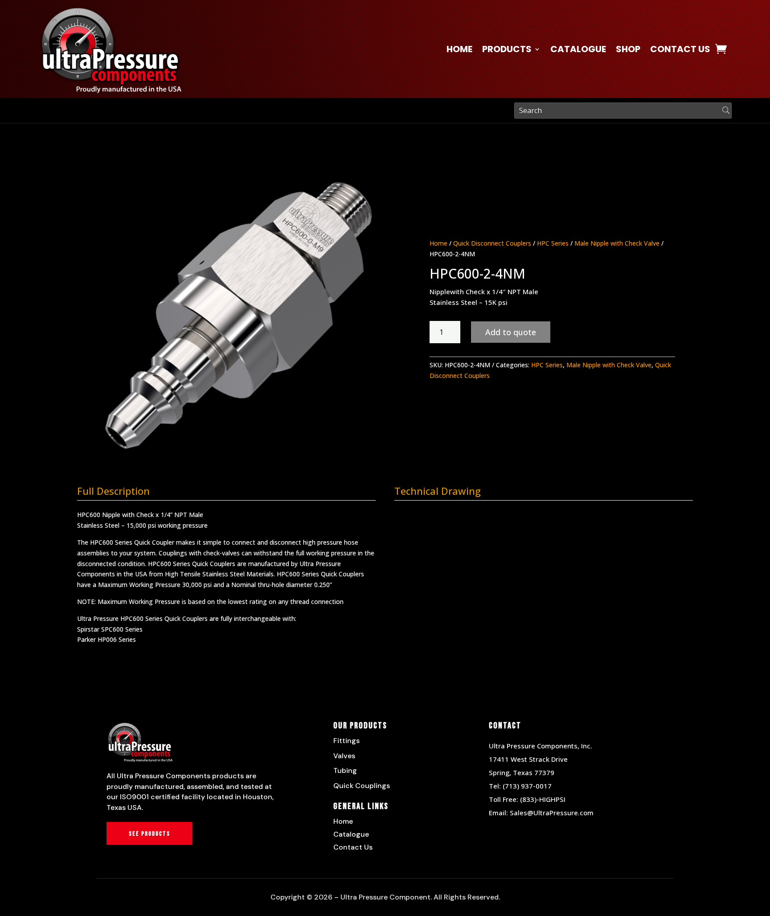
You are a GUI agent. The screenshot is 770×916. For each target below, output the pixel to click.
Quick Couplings (361, 785)
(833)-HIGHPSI (542, 799)
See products (149, 834)
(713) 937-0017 (527, 785)
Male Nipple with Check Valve (616, 243)
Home (459, 50)
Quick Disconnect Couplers (492, 243)
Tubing (345, 770)
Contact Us (680, 50)
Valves (344, 755)
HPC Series (553, 243)
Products (507, 50)
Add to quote (510, 332)
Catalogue (578, 50)
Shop (628, 50)
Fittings (346, 740)
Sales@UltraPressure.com (552, 812)
